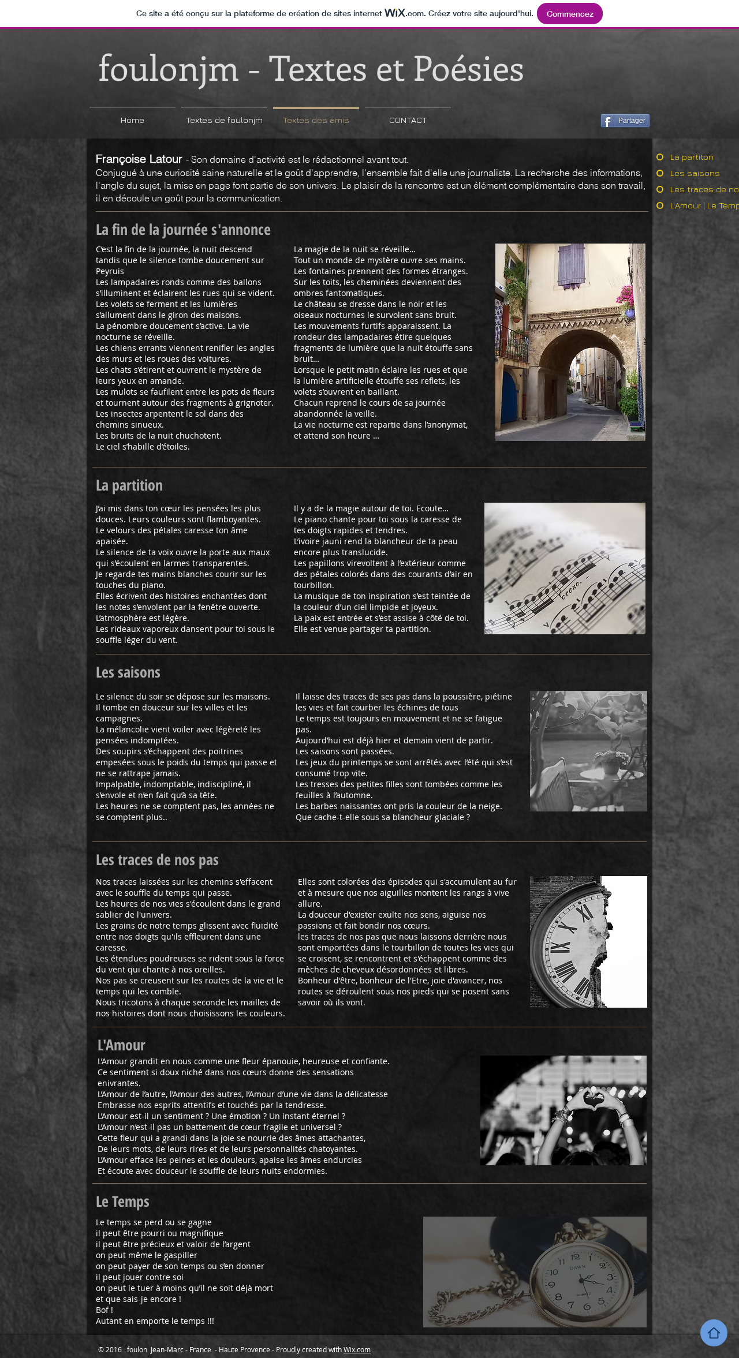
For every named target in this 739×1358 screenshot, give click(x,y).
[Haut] (713, 1332)
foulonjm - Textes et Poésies (311, 66)
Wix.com (357, 1349)
